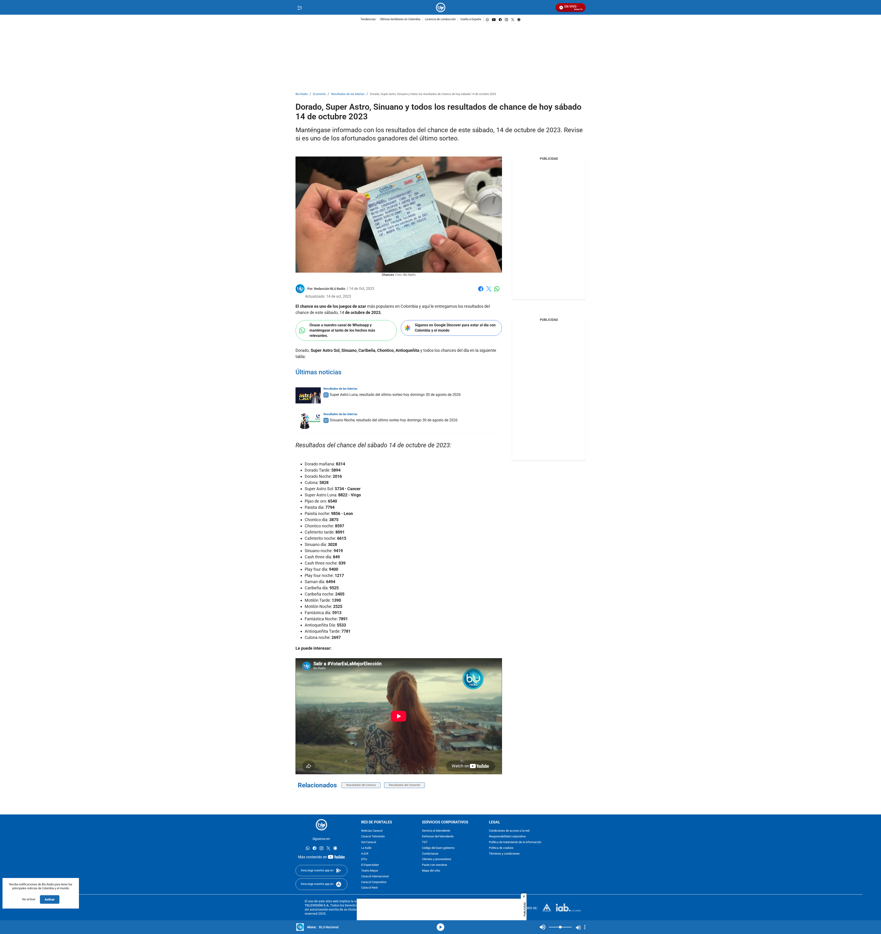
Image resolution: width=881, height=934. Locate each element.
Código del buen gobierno (438, 848)
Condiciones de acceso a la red (509, 830)
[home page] (440, 7)
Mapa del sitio (431, 870)
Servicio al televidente (436, 830)
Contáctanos (430, 853)
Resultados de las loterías (348, 94)
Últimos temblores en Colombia (400, 19)
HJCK (364, 853)
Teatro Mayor (369, 870)
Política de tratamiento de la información (515, 842)
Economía (319, 94)
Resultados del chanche (404, 785)
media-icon (440, 927)
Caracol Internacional (375, 876)
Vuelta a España (470, 19)
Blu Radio (302, 94)
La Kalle (366, 848)
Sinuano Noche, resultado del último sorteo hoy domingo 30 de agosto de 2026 (393, 420)
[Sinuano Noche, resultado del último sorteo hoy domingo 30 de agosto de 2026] (308, 421)
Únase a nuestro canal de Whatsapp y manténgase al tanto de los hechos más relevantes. (342, 330)
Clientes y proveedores (436, 859)
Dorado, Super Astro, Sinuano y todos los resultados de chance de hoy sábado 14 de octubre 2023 (433, 94)
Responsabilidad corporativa (507, 836)
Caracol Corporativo (373, 882)
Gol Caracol (368, 842)
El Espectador (370, 865)
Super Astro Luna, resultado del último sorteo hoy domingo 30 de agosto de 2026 (395, 394)
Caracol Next (369, 887)
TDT (425, 842)
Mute (542, 927)
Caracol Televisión (373, 836)
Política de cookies (501, 848)
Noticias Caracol (371, 830)
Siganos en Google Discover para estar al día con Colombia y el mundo (455, 328)
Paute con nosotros (434, 865)
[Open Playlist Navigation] (584, 927)
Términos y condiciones (504, 853)
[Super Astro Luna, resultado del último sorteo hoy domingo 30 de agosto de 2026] (308, 395)
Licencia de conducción (440, 19)
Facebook (481, 291)
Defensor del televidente (438, 836)
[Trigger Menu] (300, 7)
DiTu (364, 859)
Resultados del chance (361, 785)
